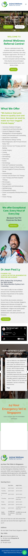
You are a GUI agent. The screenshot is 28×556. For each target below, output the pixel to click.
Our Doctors (6, 319)
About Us (13, 69)
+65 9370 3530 (6, 542)
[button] (13, 30)
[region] (14, 21)
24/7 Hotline (8, 27)
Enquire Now (19, 27)
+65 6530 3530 (6, 538)
